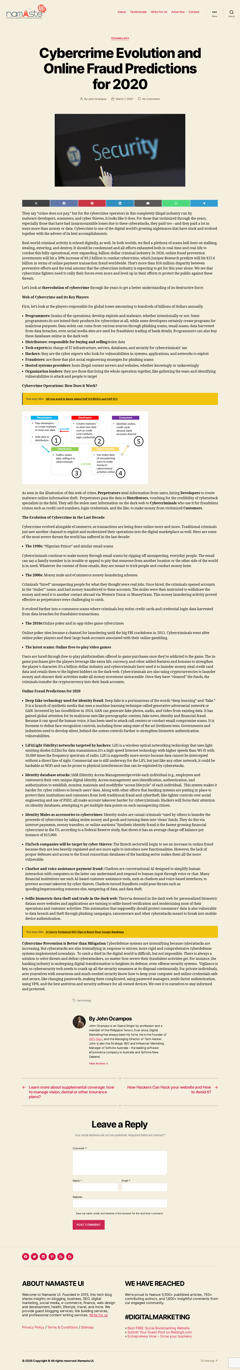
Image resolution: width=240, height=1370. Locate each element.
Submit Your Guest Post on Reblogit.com (160, 1332)
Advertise (178, 12)
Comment (80, 1148)
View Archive (98, 1063)
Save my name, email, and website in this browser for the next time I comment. (119, 1213)
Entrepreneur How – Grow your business (160, 1336)
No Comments (151, 98)
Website (77, 1196)
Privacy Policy (33, 1327)
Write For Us (159, 12)
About (122, 12)
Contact (194, 12)
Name (77, 1180)
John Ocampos (97, 98)
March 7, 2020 (124, 98)
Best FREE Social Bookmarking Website (159, 1328)
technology (84, 1000)
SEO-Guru (95, 1039)
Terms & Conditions (62, 1327)
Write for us (98, 1315)
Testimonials (138, 12)
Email (126, 1180)
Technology (120, 38)
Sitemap (87, 1327)
